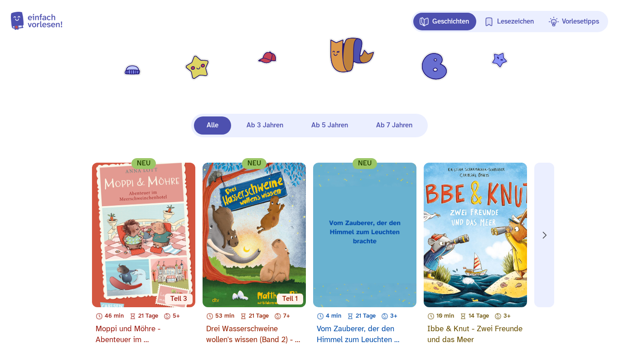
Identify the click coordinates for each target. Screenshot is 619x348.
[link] (21, 21)
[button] (444, 21)
